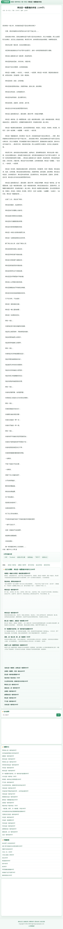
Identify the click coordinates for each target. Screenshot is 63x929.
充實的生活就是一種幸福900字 (10, 814)
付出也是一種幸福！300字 (9, 776)
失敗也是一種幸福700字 (8, 794)
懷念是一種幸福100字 (10, 698)
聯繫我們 (31, 921)
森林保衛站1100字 (7, 875)
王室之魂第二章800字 (8, 855)
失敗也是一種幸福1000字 (11, 704)
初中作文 (17, 2)
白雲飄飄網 (31, 926)
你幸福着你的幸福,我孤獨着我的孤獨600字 (13, 811)
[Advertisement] (32, 19)
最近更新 (42, 921)
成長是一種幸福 (12, 565)
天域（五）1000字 (7, 852)
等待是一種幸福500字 (8, 767)
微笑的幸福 (47, 565)
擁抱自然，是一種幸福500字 (12, 688)
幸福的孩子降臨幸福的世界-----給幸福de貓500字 (15, 791)
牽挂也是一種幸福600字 (8, 759)
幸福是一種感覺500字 (8, 820)
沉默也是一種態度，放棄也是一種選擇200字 (16, 667)
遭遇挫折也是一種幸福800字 (10, 797)
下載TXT (37, 557)
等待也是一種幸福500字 (8, 826)
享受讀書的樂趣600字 (8, 869)
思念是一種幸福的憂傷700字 (12, 674)
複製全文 (44, 557)
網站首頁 (20, 921)
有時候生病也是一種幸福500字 (10, 765)
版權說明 (26, 921)
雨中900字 (5, 863)
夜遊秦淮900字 (6, 860)
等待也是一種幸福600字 (8, 823)
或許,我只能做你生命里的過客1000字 (12, 846)
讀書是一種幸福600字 (8, 756)
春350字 (4, 866)
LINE (6, 557)
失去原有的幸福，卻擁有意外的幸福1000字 (16, 681)
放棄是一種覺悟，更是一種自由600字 (14, 671)
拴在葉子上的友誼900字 (8, 843)
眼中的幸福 (31, 565)
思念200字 (5, 858)
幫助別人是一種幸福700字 (11, 684)
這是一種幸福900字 (7, 834)
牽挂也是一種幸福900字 (8, 770)
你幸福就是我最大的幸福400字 (10, 753)
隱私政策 (37, 921)
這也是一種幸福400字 (8, 817)
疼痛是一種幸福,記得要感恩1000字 (11, 779)
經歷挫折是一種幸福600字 (11, 694)
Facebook (12, 557)
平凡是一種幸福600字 (10, 701)
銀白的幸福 (39, 565)
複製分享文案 (21, 557)
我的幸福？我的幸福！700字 (12, 678)
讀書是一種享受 (22, 565)
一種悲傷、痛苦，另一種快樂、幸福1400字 (14, 808)
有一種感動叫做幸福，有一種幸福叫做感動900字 (15, 773)
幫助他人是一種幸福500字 (9, 750)
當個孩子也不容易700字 (8, 872)
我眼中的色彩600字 (7, 849)
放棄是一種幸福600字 (10, 691)
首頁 (12, 2)
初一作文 (24, 2)
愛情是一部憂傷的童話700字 (10, 799)
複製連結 (30, 557)
